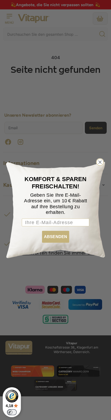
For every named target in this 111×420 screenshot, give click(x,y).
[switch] (12, 412)
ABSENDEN (55, 237)
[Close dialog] (99, 162)
